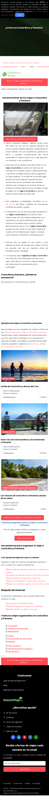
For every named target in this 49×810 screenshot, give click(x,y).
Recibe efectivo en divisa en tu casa (22, 609)
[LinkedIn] (19, 737)
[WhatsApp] (36, 737)
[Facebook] (30, 737)
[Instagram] (13, 737)
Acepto (19, 15)
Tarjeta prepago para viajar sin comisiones (25, 606)
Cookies (27, 783)
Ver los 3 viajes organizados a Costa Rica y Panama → (24, 82)
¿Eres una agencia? (14, 722)
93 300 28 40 (11, 713)
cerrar (42, 1)
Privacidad (7, 783)
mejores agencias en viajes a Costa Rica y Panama (25, 332)
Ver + (3, 656)
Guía (32, 67)
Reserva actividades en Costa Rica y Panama (26, 581)
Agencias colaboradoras (13, 690)
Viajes (23, 67)
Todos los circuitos (14, 727)
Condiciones (17, 783)
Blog (5, 685)
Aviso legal (36, 783)
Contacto (10, 717)
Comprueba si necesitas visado (20, 603)
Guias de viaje (12, 731)
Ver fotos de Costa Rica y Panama (20, 139)
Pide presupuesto (24, 538)
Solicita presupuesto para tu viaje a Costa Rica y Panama (24, 523)
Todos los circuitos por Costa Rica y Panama (22, 518)
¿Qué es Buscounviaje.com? (14, 681)
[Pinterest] (24, 737)
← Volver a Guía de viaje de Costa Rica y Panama (20, 63)
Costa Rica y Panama (9, 67)
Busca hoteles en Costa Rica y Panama (23, 578)
